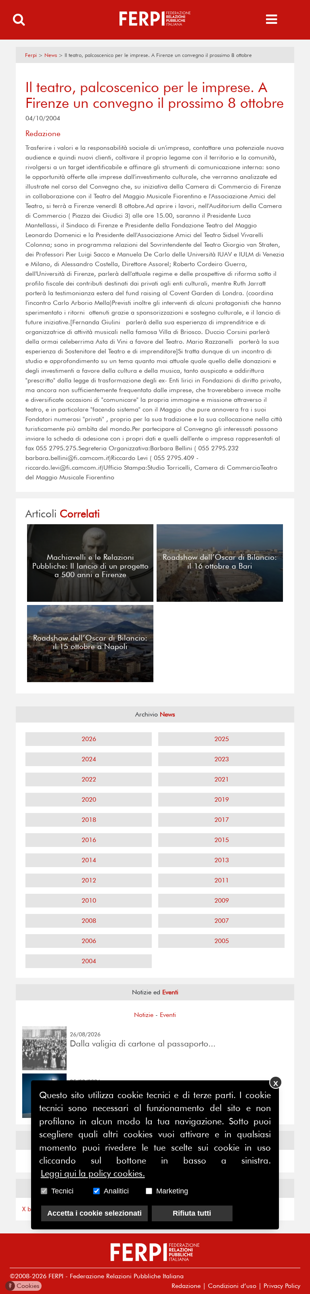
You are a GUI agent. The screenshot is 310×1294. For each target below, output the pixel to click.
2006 (89, 941)
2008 (89, 920)
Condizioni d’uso (232, 1286)
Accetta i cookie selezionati (94, 1213)
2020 (89, 799)
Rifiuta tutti (192, 1213)
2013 (221, 860)
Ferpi (31, 55)
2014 (89, 860)
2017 (221, 819)
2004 (89, 961)
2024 (89, 759)
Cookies (24, 1286)
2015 (221, 840)
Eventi (168, 1015)
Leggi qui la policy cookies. (93, 1173)
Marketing (172, 1191)
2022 (89, 779)
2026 (89, 739)
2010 (89, 900)
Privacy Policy (282, 1286)
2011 (221, 880)
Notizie (143, 1015)
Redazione (186, 1286)
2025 (221, 739)
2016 (89, 840)
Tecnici (62, 1191)
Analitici (116, 1191)
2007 (221, 920)
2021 (221, 779)
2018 (89, 819)
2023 (221, 759)
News (50, 55)
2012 (89, 880)
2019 (221, 799)
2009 (221, 900)
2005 (221, 941)
